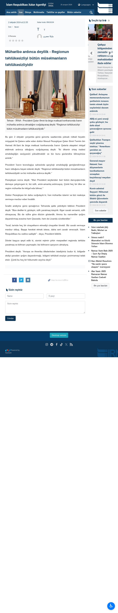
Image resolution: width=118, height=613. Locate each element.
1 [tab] (99, 20)
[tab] (100, 220)
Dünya (28, 12)
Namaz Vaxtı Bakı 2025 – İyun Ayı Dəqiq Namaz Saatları (102, 254)
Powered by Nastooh (12, 351)
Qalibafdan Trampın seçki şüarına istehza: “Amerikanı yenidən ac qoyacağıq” (100, 146)
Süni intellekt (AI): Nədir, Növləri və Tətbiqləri (99, 230)
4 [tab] (109, 20)
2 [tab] (102, 20)
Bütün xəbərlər (74, 12)
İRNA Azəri (29, 5)
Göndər (10, 318)
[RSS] (71, 344)
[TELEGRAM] (52, 344)
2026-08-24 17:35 (98, 156)
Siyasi (16, 27)
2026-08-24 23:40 (98, 114)
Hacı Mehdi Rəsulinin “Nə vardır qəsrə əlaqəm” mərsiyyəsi (101, 264)
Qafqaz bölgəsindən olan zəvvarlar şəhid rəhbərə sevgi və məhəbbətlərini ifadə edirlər (100, 54)
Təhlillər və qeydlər (56, 12)
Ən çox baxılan (100, 285)
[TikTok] (61, 344)
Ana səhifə (11, 12)
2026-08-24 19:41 (98, 135)
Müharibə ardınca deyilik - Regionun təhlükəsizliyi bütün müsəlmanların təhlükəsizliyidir (37, 58)
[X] (66, 344)
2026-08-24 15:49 (98, 184)
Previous (91, 53)
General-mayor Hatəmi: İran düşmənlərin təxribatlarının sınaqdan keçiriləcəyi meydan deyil (100, 171)
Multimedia (38, 12)
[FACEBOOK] (57, 344)
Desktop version (59, 335)
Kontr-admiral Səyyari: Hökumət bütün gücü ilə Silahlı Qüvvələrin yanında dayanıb (99, 195)
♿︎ (111, 606)
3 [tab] (105, 20)
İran (21, 12)
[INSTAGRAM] (47, 344)
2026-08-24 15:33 (98, 205)
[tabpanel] (100, 53)
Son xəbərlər (100, 210)
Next (110, 53)
